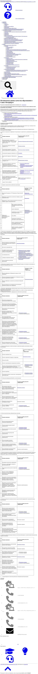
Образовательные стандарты (23, 160)
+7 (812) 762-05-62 (21, 595)
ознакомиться (24, 104)
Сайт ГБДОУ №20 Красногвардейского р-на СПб (8, 664)
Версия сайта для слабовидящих (5, 0)
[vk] (9, 644)
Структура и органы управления (23, 149)
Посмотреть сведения (23, 312)
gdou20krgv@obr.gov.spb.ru (22, 634)
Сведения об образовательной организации (25, 141)
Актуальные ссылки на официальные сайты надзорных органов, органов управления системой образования (26, 255)
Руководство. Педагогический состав (29, 193)
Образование (20, 156)
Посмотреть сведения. (23, 331)
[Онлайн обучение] (9, 654)
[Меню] (0, 20)
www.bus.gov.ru (8, 114)
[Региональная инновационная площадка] (25, 654)
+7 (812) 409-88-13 (21, 626)
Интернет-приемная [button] (18, 10)
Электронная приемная (20, 243)
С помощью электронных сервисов (24, 257)
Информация (27, 198)
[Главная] (9, 97)
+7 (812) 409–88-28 (21, 619)
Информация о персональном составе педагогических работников (28, 211)
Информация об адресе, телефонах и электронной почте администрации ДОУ (25, 253)
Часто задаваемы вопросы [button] (19, 18)
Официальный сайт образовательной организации (12, 113)
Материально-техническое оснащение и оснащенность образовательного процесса (26, 166)
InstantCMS (26, 664)
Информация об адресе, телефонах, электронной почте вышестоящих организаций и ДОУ (24, 251)
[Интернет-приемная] (9, 662)
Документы (20, 153)
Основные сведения (21, 146)
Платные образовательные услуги (26, 173)
